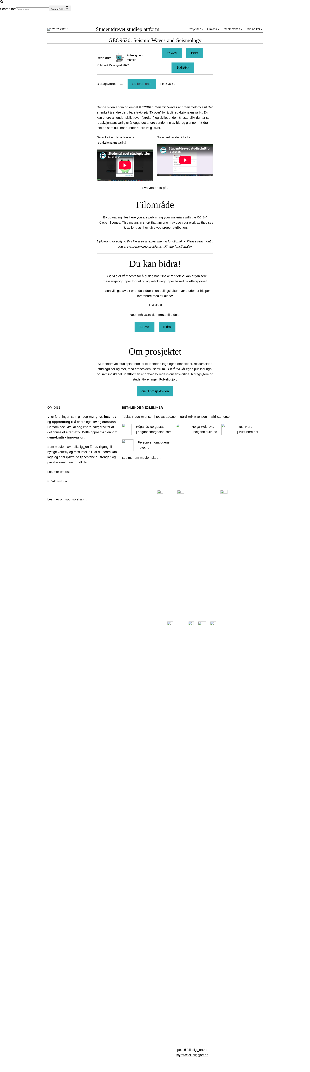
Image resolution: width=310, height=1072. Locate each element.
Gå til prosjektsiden (155, 391)
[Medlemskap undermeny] (242, 29)
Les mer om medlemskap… (141, 457)
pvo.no (144, 447)
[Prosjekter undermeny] (202, 29)
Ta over (172, 53)
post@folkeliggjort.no (192, 1050)
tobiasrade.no (166, 416)
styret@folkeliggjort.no (192, 1055)
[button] (2, 2)
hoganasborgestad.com (155, 432)
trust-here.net (248, 432)
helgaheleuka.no (205, 432)
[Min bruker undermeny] (262, 29)
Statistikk (182, 67)
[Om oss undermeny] (218, 29)
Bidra (195, 53)
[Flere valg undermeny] (175, 84)
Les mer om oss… (60, 472)
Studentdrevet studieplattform (127, 29)
